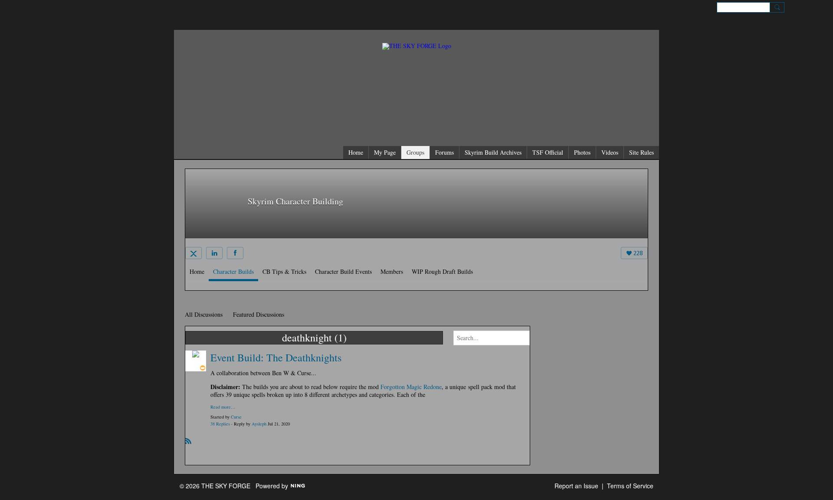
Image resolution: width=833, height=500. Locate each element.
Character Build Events (343, 271)
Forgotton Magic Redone (411, 387)
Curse (236, 417)
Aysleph (259, 424)
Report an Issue (576, 485)
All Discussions (204, 314)
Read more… (223, 407)
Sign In (818, 6)
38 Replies (220, 424)
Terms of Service (630, 485)
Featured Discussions (258, 314)
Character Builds (233, 271)
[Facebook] (235, 253)
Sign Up (797, 6)
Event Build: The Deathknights (275, 357)
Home (197, 271)
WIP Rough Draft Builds (442, 271)
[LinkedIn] (214, 253)
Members (391, 271)
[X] (193, 253)
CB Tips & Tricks (284, 271)
